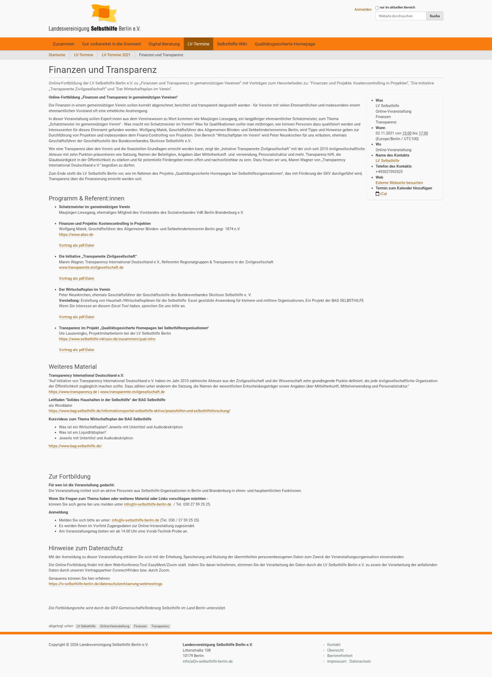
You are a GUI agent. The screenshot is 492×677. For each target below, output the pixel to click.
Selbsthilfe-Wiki (232, 43)
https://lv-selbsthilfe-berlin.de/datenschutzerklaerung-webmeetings (105, 584)
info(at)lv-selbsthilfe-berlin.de (208, 661)
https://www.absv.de (76, 234)
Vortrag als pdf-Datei (76, 245)
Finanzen (140, 626)
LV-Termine (198, 43)
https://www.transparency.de (73, 392)
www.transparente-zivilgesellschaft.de (91, 267)
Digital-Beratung (164, 43)
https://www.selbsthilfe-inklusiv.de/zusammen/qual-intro (107, 339)
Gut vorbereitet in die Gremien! (111, 43)
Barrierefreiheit (340, 655)
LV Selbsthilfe (387, 160)
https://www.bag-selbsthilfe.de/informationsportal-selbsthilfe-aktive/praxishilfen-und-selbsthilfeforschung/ (139, 411)
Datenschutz (360, 661)
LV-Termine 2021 (116, 55)
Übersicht (335, 650)
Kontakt (334, 644)
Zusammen (63, 43)
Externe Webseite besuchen (399, 182)
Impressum (336, 661)
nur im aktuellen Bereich (397, 7)
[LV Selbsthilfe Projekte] (96, 19)
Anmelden (363, 9)
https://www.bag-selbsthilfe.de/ (75, 446)
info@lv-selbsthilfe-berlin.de (147, 504)
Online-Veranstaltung (114, 626)
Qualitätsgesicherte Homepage (285, 43)
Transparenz (160, 626)
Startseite (57, 55)
